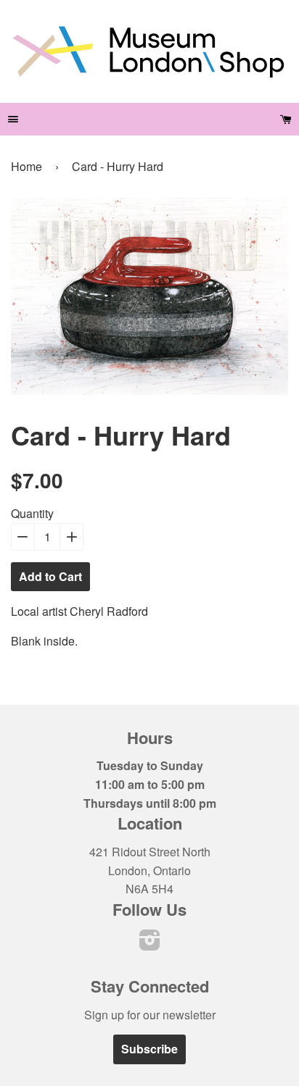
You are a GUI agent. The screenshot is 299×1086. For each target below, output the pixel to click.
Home (26, 166)
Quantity (32, 513)
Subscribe (149, 1048)
